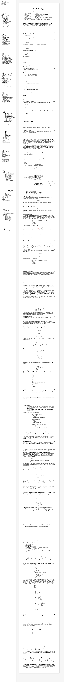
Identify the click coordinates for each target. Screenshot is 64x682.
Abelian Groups (6, 30)
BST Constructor (8, 126)
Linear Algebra (4, 35)
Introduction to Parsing (7, 201)
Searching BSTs (8, 124)
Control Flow (5, 91)
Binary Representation (7, 150)
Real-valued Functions (7, 50)
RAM (4, 157)
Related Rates (5, 65)
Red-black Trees (7, 138)
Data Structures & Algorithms (7, 97)
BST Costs (7, 128)
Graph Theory (5, 14)
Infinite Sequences (6, 76)
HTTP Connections (9, 180)
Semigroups (6, 26)
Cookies (6, 193)
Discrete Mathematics (6, 45)
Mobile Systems (5, 197)
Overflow (5, 212)
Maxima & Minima (6, 64)
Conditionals (5, 82)
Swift (4, 199)
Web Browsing (7, 179)
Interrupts (5, 169)
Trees (4, 110)
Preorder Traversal (8, 113)
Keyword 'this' (5, 94)
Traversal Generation (8, 120)
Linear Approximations (7, 61)
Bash (4, 203)
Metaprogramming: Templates (9, 230)
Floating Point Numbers (7, 151)
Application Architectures (9, 173)
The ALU (4, 154)
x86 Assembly (6, 164)
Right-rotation (7, 131)
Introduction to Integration (7, 68)
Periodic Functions (6, 52)
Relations (4, 7)
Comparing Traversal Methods (10, 117)
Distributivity (6, 25)
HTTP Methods (10, 190)
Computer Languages (6, 200)
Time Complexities (6, 206)
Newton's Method (6, 66)
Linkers (4, 168)
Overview (5, 171)
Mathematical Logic (5, 15)
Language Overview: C (7, 147)
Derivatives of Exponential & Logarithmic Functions (8, 60)
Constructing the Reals (7, 49)
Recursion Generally (8, 222)
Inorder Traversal (8, 114)
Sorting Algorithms (6, 142)
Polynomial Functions (6, 51)
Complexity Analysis (6, 100)
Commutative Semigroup (8, 27)
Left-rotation (7, 132)
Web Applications (8, 195)
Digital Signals (5, 149)
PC (3, 158)
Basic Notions (5, 19)
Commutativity (6, 22)
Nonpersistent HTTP (10, 181)
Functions (4, 9)
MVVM (4, 198)
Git (3, 204)
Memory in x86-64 (6, 161)
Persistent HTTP (9, 182)
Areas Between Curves (7, 74)
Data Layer (6, 196)
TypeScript (5, 96)
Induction (4, 46)
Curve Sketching (6, 63)
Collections (6, 226)
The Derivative (5, 53)
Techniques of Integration (7, 75)
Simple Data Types (6, 87)
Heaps (4, 140)
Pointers (4, 148)
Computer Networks (6, 170)
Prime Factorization (6, 43)
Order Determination (7, 121)
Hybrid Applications (8, 176)
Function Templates (8, 217)
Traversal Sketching (8, 118)
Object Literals (5, 93)
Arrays (4, 84)
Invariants (5, 47)
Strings (4, 104)
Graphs (4, 141)
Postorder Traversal (8, 115)
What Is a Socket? (8, 178)
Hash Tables (5, 109)
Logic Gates (5, 153)
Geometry (4, 33)
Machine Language (6, 159)
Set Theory (4, 4)
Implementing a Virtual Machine (9, 166)
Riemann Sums (5, 70)
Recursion (4, 143)
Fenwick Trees (6, 139)
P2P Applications (8, 175)
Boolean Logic (5, 152)
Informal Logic (5, 16)
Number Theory (5, 39)
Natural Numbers (6, 8)
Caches (4, 144)
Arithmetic (4, 3)
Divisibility (5, 40)
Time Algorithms (6, 105)
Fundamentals (4, 80)
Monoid (5, 28)
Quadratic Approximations (7, 62)
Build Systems (5, 205)
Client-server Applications (9, 174)
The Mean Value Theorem (7, 67)
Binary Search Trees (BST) (8, 123)
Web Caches (7, 194)
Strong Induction (6, 48)
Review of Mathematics (5, 2)
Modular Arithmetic (6, 41)
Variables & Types (6, 81)
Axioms (4, 36)
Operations (6, 20)
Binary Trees (6, 111)
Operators (6, 209)
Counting (4, 13)
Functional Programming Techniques (9, 95)
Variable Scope (5, 83)
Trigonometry (5, 34)
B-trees (5, 137)
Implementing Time (6, 155)
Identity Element (7, 24)
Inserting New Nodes (8, 125)
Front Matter (4, 1)
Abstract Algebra (5, 18)
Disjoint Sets (5, 107)
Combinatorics (4, 12)
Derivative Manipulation (7, 57)
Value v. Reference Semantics (9, 213)
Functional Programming (6, 86)
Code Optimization (6, 167)
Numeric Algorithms (6, 101)
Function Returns (8, 219)
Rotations (7, 130)
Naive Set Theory (6, 5)
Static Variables (8, 221)
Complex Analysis (5, 78)
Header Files (6, 211)
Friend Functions (7, 229)
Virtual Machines (6, 165)
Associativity (6, 23)
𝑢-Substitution (5, 69)
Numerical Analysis (5, 44)
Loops (4, 85)
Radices (4, 42)
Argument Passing (8, 218)
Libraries (5, 224)
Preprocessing (6, 223)
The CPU (4, 162)
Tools (3, 202)
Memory (4, 156)
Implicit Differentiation (7, 58)
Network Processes (8, 177)
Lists (4, 103)
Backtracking (5, 145)
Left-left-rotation (8, 134)
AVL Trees (6, 129)
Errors (5, 208)
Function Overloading (8, 216)
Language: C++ (6, 207)
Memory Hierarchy (6, 160)
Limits (4, 54)
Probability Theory (5, 37)
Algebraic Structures (7, 21)
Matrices (4, 106)
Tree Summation (7, 122)
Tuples (4, 6)
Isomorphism (6, 32)
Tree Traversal (6, 112)
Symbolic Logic (5, 17)
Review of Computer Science (6, 79)
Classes (4, 11)
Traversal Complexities (9, 119)
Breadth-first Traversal (9, 116)
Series (4, 77)
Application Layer (7, 172)
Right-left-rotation (8, 133)
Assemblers (5, 163)
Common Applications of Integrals (9, 73)
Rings (5, 31)
